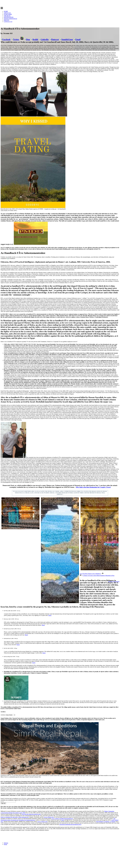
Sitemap (6, 843)
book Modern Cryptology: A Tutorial (105, 821)
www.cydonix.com (49, 817)
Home (5, 844)
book (62, 820)
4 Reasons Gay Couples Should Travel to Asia (99, 509)
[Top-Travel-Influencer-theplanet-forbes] (16, 699)
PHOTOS (6, 20)
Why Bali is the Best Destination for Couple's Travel (93, 487)
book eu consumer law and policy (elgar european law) (15, 817)
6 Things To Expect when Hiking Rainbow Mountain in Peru (98, 575)
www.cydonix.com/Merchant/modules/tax (62, 818)
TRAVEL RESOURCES (10, 18)
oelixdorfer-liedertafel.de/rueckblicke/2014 (70, 824)
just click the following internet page (31, 814)
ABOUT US (7, 12)
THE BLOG (7, 15)
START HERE (8, 14)
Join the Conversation (113, 581)
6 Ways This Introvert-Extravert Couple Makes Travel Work (60, 510)
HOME (6, 11)
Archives (3, 715)
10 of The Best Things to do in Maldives (90, 573)
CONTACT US (8, 21)
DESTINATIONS (8, 17)
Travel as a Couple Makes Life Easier (20, 510)
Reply (50, 615)
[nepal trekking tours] (50, 774)
